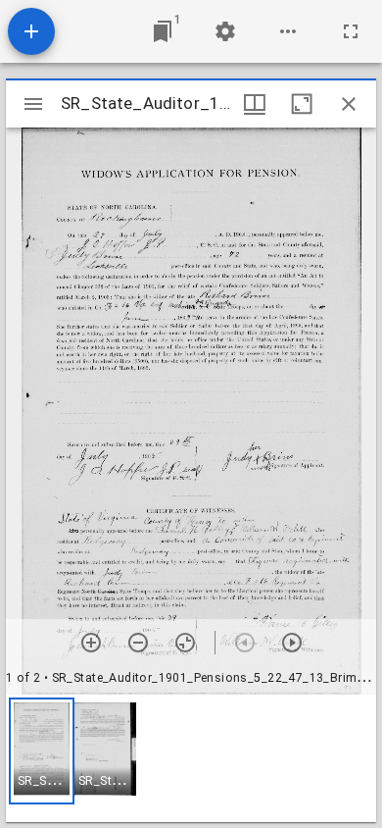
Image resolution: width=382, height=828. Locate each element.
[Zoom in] (91, 642)
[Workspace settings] (225, 31)
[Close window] (348, 104)
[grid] (191, 758)
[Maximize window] (301, 104)
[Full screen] (350, 31)
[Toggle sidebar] (33, 104)
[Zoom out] (138, 642)
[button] (42, 751)
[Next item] (291, 642)
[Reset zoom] (185, 642)
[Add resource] (31, 31)
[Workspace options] (287, 31)
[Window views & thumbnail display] (254, 104)
